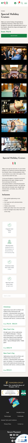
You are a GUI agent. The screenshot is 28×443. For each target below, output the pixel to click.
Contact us (20, 424)
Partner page (7, 416)
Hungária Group (20, 412)
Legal (7, 412)
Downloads (20, 416)
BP (2, 3)
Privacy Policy (7, 424)
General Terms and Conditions (9, 420)
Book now (14, 35)
